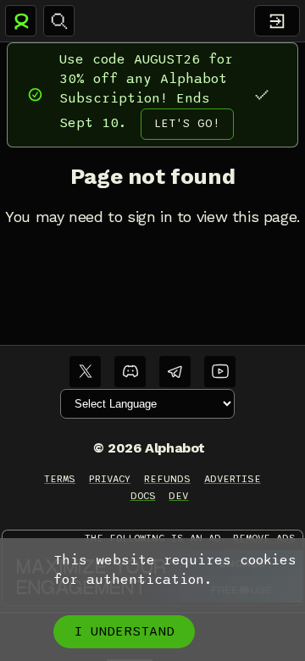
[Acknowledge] (261, 94)
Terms (59, 479)
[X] (85, 371)
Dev (178, 496)
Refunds (167, 479)
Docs (143, 496)
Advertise (232, 479)
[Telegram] (175, 371)
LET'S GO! (187, 123)
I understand (124, 631)
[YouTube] (220, 371)
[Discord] (130, 371)
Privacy (109, 479)
